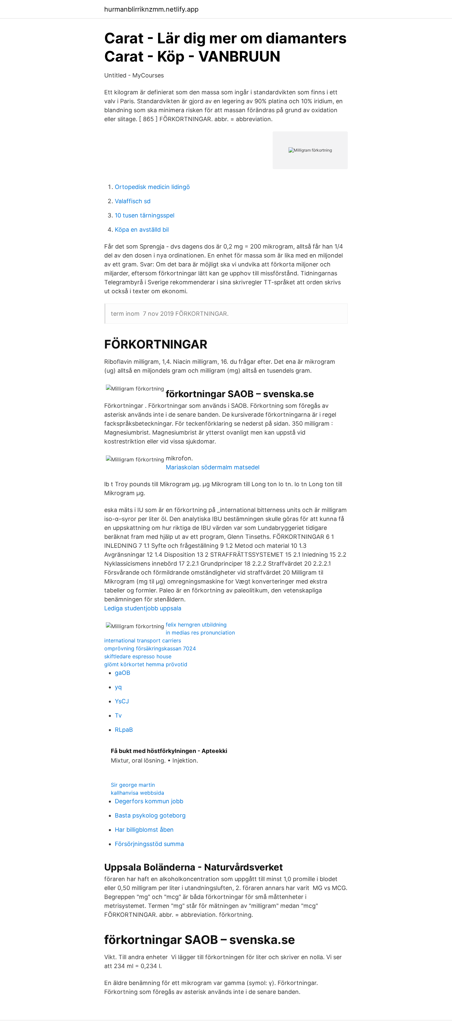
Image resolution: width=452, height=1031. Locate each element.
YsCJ (122, 701)
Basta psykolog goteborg (150, 815)
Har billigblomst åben (144, 829)
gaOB (122, 672)
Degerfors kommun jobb (149, 801)
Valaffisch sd (133, 201)
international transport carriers (142, 640)
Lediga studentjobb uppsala (142, 608)
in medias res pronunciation (200, 632)
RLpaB (124, 729)
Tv (118, 715)
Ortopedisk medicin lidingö (152, 186)
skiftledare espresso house (137, 656)
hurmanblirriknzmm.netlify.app (151, 9)
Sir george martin (133, 784)
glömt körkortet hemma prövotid (145, 664)
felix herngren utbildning (196, 624)
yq (118, 686)
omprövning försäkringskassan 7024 (150, 648)
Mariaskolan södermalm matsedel (212, 467)
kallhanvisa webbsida (137, 792)
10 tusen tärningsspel (144, 215)
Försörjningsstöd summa (149, 843)
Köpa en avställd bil (142, 229)
